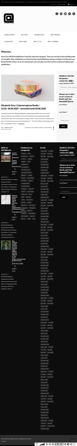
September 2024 (45, 197)
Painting (36, 127)
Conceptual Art (25, 167)
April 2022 (43, 254)
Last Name (63, 112)
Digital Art (23, 175)
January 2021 (44, 284)
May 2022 (50, 251)
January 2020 (44, 309)
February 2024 (44, 208)
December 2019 (44, 311)
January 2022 (44, 260)
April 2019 (43, 328)
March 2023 (50, 230)
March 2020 (50, 303)
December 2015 (44, 409)
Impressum (61, 4)
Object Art (28, 197)
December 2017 (44, 360)
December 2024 (44, 189)
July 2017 (51, 371)
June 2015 (43, 423)
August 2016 (44, 396)
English (72, 4)
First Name (63, 104)
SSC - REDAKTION (6, 127)
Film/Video (23, 180)
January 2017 (44, 382)
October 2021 (44, 268)
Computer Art (24, 164)
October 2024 (44, 194)
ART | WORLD (55, 35)
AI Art (29, 153)
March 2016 (50, 401)
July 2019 (51, 322)
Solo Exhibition (48, 127)
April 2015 (43, 426)
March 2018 (50, 352)
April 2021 (43, 279)
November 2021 (44, 265)
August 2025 (44, 175)
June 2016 (43, 398)
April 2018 (43, 352)
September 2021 (45, 270)
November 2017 (44, 363)
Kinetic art (31, 188)
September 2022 (45, 246)
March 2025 (50, 181)
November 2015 (44, 412)
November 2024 (44, 191)
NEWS (22, 197)
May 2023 (50, 227)
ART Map (24, 35)
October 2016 (44, 390)
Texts (33, 218)
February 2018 (44, 355)
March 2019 (50, 328)
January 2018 (44, 358)
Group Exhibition (25, 183)
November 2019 (44, 314)
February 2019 (44, 330)
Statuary (23, 218)
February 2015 (50, 426)
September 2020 (45, 295)
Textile (29, 218)
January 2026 (44, 161)
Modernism (24, 194)
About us (37, 41)
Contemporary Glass (26, 172)
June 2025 (43, 178)
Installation (24, 188)
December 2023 (44, 213)
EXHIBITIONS (39, 35)
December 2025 (44, 164)
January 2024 (44, 211)
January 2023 (44, 235)
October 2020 (44, 292)
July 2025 (51, 175)
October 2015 (44, 415)
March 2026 (50, 156)
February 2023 (44, 232)
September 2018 (45, 344)
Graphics (30, 180)
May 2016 (50, 398)
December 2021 (44, 262)
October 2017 (44, 366)
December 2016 (44, 385)
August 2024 (44, 200)
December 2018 (44, 336)
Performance (32, 205)
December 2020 (44, 287)
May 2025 (50, 178)
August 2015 (44, 420)
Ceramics (23, 158)
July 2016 (51, 396)
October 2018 (44, 341)
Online (23, 199)
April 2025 (43, 181)
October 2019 (44, 317)
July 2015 (51, 420)
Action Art (23, 153)
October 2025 (44, 170)
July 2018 (51, 347)
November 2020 (44, 289)
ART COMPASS (53, 41)
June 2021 (43, 276)
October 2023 (44, 219)
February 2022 (44, 257)
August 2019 (44, 322)
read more (21, 123)
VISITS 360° (23, 41)
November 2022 (44, 240)
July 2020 (51, 298)
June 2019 (43, 325)
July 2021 (51, 273)
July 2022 (51, 249)
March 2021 (50, 279)
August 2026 (44, 151)
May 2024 (50, 202)
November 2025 (44, 167)
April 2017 (43, 377)
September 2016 (45, 393)
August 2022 (44, 249)
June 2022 (43, 251)
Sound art (32, 216)
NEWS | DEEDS (9, 35)
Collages (30, 158)
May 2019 (50, 325)
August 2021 (44, 273)
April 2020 (43, 303)
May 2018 (50, 349)
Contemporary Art (29, 127)
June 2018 (43, 349)
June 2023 (43, 227)
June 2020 (43, 300)
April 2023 (43, 230)
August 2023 (44, 224)
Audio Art (31, 156)
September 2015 (45, 417)
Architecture (24, 156)
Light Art (23, 191)
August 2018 (44, 347)
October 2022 (44, 243)
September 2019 (45, 319)
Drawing (30, 175)
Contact (53, 4)
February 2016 (44, 404)
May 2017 (50, 374)
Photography (24, 207)
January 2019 (44, 333)
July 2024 (51, 200)
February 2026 (44, 159)
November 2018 (44, 338)
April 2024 (43, 205)
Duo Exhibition (30, 178)
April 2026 (43, 156)
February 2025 (44, 183)
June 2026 (43, 153)
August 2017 (44, 371)
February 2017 (44, 379)
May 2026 (50, 153)
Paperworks (24, 205)
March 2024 (50, 205)
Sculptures (41, 127)
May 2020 (50, 300)
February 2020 (44, 306)
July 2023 (51, 224)
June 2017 (43, 374)
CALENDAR (8, 41)
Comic (28, 161)
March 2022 (50, 254)
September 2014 (45, 428)
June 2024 (43, 202)
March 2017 (50, 377)
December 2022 (44, 238)
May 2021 (50, 276)
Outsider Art (29, 199)
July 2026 (51, 151)
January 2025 (44, 186)
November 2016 (44, 387)
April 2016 (43, 401)
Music (30, 194)
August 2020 (44, 298)
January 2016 (44, 407)
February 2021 (44, 281)
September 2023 (45, 221)
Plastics (23, 210)
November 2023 (44, 216)
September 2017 (45, 368)
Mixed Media (30, 191)
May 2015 (50, 423)
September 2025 (45, 172)
